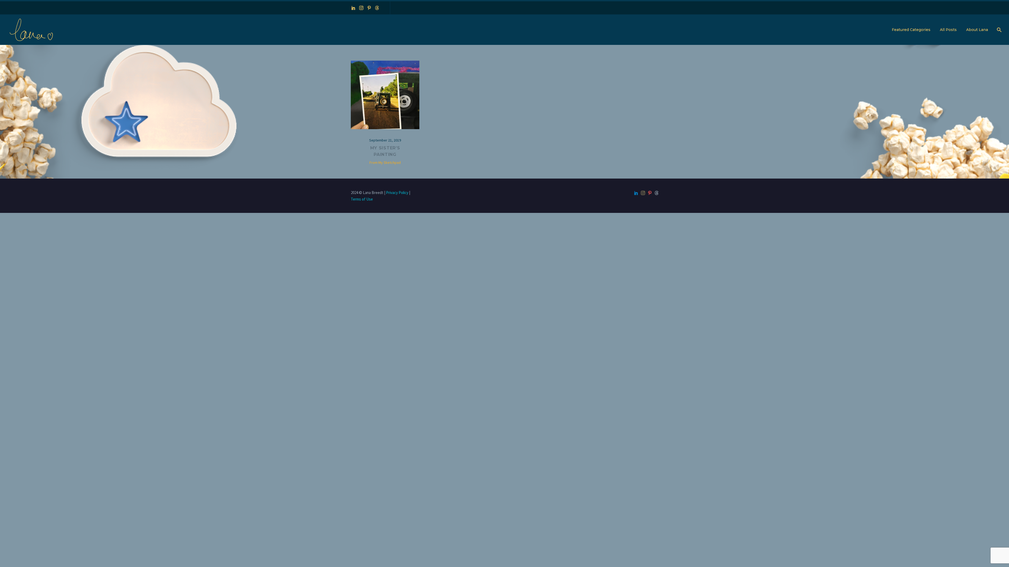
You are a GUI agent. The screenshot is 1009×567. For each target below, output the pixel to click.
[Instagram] (361, 8)
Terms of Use (362, 199)
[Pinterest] (369, 8)
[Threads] (377, 8)
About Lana (977, 29)
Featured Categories (911, 29)
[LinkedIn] (353, 8)
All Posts (948, 29)
